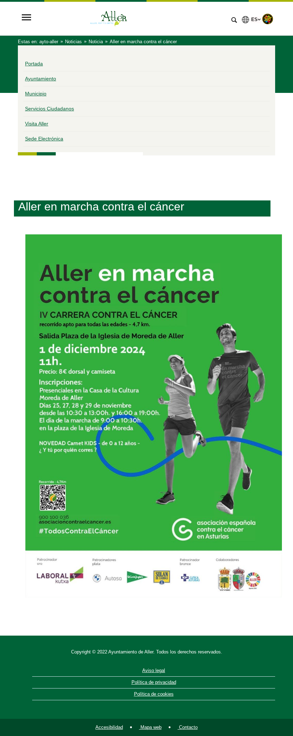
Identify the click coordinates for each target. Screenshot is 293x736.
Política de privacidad (153, 682)
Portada (34, 63)
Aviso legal (153, 670)
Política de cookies (154, 694)
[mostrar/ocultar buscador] (234, 20)
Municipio (35, 93)
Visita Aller (36, 123)
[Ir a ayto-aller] (130, 18)
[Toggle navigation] (26, 18)
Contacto (188, 727)
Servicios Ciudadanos (49, 108)
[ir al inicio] (264, 693)
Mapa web (150, 727)
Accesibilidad (109, 727)
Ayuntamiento (40, 78)
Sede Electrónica (44, 138)
